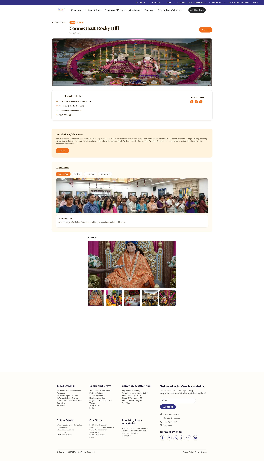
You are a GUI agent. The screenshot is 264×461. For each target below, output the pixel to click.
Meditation (90, 174)
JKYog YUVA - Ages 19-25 (132, 398)
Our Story (149, 10)
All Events (61, 406)
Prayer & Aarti (63, 174)
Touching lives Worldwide (169, 10)
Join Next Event (197, 10)
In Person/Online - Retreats (67, 398)
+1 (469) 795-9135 (170, 422)
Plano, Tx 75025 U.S (171, 414)
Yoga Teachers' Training (131, 391)
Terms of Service (201, 452)
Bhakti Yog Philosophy (98, 425)
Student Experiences (97, 396)
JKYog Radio (94, 406)
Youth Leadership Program (132, 401)
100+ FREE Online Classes (100, 391)
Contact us (168, 425)
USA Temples (62, 427)
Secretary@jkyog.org (172, 418)
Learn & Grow (94, 10)
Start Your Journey (64, 435)
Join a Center (134, 10)
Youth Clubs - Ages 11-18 (131, 396)
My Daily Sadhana (96, 393)
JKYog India (61, 432)
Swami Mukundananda (98, 430)
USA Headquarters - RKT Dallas (69, 425)
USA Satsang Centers (65, 430)
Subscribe (168, 407)
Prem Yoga (126, 403)
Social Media (94, 432)
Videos (92, 403)
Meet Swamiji (77, 10)
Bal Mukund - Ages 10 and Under (134, 393)
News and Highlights (130, 433)
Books (91, 408)
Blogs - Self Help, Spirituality (100, 401)
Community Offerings (114, 10)
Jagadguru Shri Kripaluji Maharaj (101, 427)
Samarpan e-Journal (97, 435)
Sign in (255, 2)
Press (91, 437)
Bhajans (77, 174)
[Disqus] (132, 346)
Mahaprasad (105, 174)
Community (126, 436)
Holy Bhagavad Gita (97, 398)
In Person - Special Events (67, 396)
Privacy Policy (188, 452)
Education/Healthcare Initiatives (134, 431)
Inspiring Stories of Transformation (135, 428)
